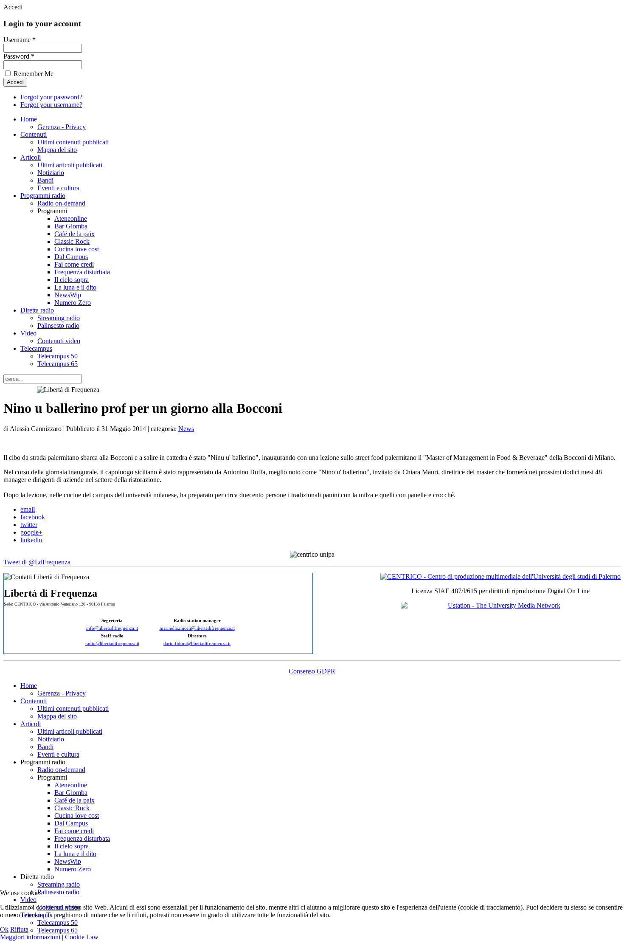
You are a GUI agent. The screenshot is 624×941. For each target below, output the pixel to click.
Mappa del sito (57, 149)
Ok (4, 929)
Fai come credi (74, 264)
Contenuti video (58, 340)
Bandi (45, 180)
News (186, 428)
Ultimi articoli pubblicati (69, 165)
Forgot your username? (51, 104)
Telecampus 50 (57, 356)
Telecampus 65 (57, 363)
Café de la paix (74, 233)
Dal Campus (71, 256)
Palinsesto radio (58, 325)
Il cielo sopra (71, 279)
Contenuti (33, 134)
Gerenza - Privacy (61, 126)
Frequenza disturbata (82, 272)
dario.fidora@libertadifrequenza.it (196, 643)
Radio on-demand (61, 203)
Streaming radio (58, 317)
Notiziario (50, 172)
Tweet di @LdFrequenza (36, 562)
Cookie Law (81, 937)
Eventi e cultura (58, 188)
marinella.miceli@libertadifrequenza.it (197, 628)
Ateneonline (70, 218)
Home (28, 119)
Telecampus (36, 348)
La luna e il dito (75, 287)
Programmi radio (42, 195)
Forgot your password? (51, 97)
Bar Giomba (70, 226)
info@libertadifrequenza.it (112, 628)
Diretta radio (37, 310)
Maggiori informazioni (30, 937)
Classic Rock (72, 241)
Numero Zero (72, 302)
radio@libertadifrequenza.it (112, 643)
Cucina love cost (76, 249)
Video (28, 333)
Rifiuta (19, 929)
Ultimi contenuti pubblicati (73, 142)
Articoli (30, 157)
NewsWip (67, 295)
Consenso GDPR (312, 671)
